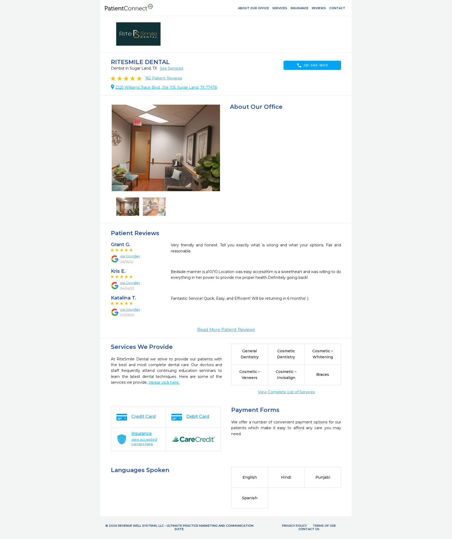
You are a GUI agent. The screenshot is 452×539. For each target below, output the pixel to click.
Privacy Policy (294, 525)
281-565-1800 (312, 65)
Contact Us (308, 529)
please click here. (164, 382)
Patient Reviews (163, 78)
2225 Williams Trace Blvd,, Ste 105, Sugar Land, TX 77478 (166, 87)
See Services (171, 68)
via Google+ (130, 256)
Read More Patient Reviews (226, 329)
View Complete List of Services (286, 392)
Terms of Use (324, 525)
